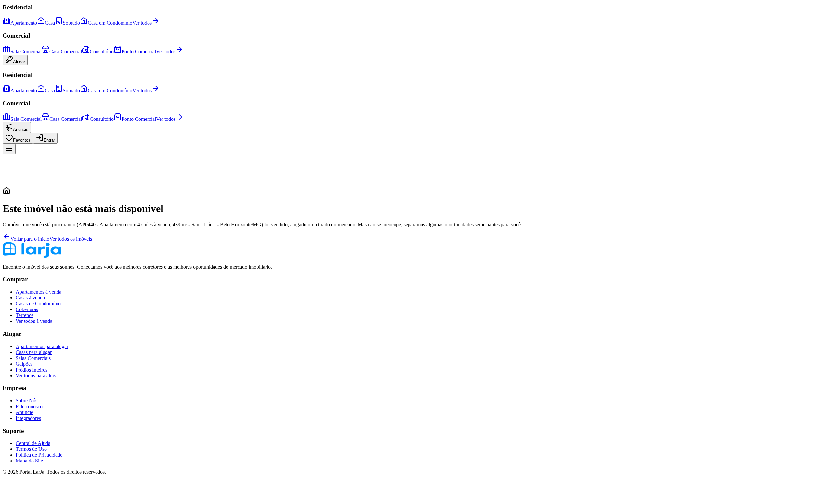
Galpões (24, 364)
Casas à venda (30, 297)
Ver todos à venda (34, 321)
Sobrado (71, 23)
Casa (50, 23)
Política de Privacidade (39, 455)
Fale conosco (29, 406)
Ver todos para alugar (37, 375)
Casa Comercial (65, 51)
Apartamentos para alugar (42, 346)
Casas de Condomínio (38, 303)
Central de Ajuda (33, 443)
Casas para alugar (34, 352)
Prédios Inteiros (31, 370)
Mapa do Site (29, 460)
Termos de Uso (31, 449)
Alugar (19, 61)
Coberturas (27, 309)
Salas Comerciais (33, 358)
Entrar (49, 140)
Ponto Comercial (139, 51)
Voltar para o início (29, 239)
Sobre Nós (26, 400)
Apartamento (23, 23)
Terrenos (24, 315)
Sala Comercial (26, 51)
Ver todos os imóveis (70, 239)
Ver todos (142, 23)
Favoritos (22, 140)
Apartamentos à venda (38, 292)
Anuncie (20, 129)
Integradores (28, 418)
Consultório (102, 51)
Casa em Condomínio (110, 23)
